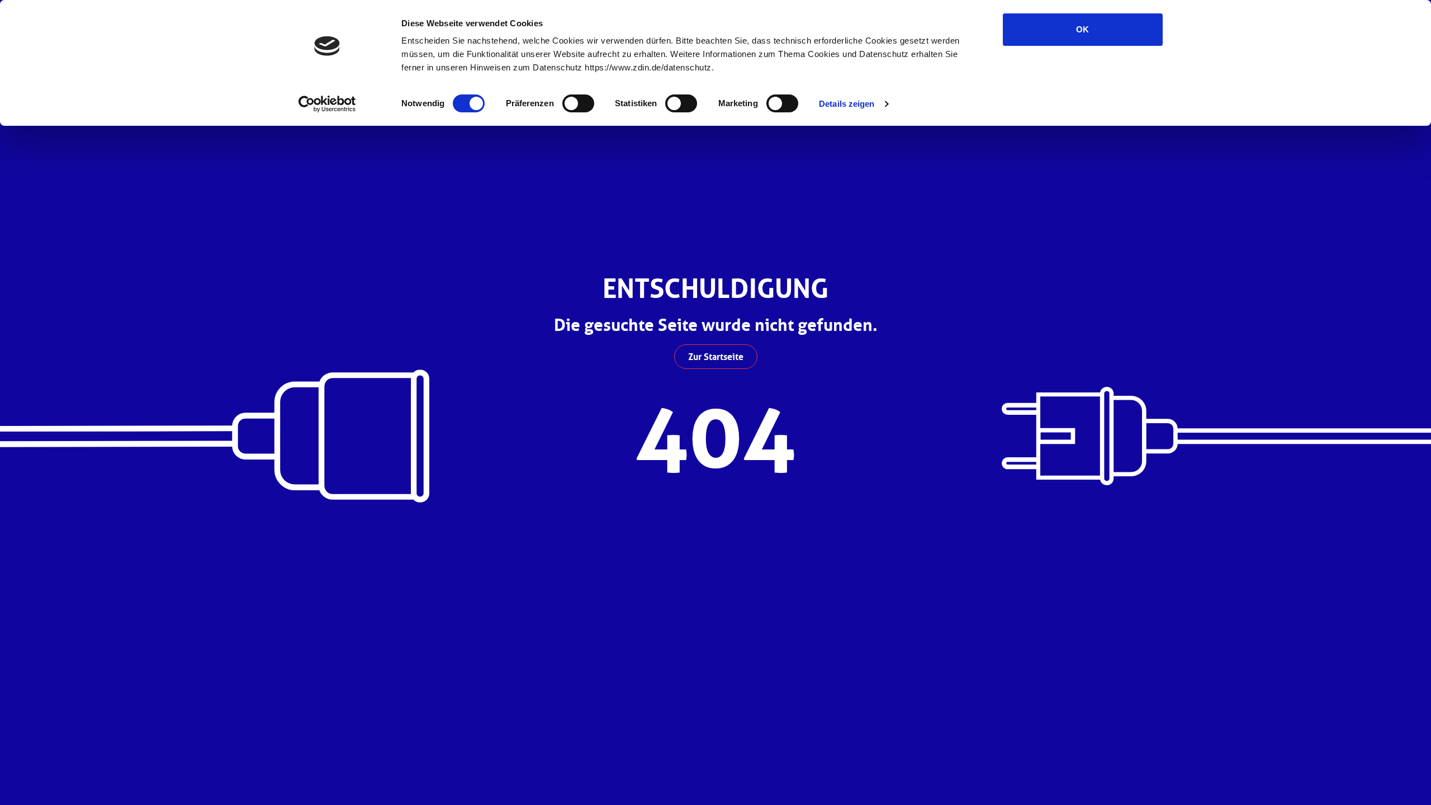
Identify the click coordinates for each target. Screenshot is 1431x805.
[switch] (578, 103)
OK (1082, 29)
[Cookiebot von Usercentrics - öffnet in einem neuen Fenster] (327, 104)
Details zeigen (846, 103)
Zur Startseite (715, 356)
